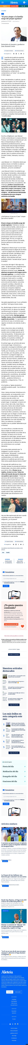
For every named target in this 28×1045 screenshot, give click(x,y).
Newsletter (14, 1011)
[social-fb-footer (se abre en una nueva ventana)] (12, 1024)
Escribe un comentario (14, 654)
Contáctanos (14, 1038)
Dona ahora (13, 6)
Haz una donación (14, 1030)
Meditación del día (10, 771)
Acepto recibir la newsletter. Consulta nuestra (14, 582)
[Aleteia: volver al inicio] (14, 2)
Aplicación (14, 1013)
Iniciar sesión (18, 992)
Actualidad (3, 10)
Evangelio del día (10, 776)
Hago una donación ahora (10, 624)
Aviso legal (14, 1035)
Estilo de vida (14, 1003)
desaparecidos (6, 828)
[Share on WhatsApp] (23, 53)
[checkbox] (3, 581)
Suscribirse (9, 992)
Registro (5, 6)
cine (3, 552)
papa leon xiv (5, 886)
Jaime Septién (16, 21)
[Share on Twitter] (18, 53)
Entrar (18, 649)
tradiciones (5, 861)
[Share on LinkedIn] (16, 53)
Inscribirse (6, 586)
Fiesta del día (8, 767)
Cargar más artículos (14, 704)
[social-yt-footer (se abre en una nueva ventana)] (10, 1024)
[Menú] (5, 2)
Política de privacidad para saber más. (14, 582)
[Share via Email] (21, 53)
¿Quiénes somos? (14, 1033)
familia (7, 552)
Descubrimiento (14, 1005)
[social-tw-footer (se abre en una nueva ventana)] (15, 1024)
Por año (14, 1019)
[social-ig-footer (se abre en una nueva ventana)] (17, 1024)
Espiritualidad (14, 1001)
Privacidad (14, 1040)
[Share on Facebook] (13, 53)
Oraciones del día (10, 781)
